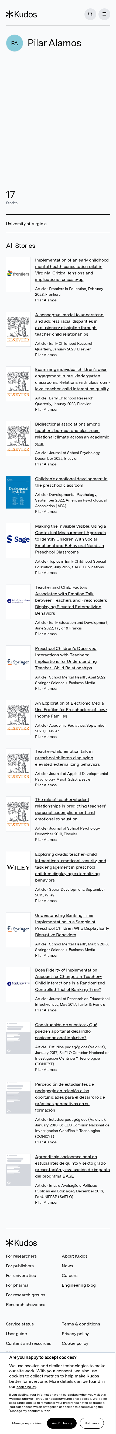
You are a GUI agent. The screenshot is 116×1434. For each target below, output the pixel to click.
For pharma (17, 1285)
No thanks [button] (91, 1423)
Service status (20, 1324)
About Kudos (74, 1256)
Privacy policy (75, 1333)
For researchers (21, 1256)
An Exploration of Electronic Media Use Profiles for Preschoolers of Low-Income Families (71, 710)
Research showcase (26, 1304)
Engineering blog (79, 1285)
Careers (69, 1275)
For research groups (25, 1294)
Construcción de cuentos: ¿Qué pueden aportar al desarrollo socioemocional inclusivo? (66, 1031)
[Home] (21, 14)
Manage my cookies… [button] (27, 1423)
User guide (16, 1333)
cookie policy (26, 1387)
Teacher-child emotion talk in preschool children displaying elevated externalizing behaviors (67, 758)
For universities (21, 1275)
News (67, 1265)
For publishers (20, 1265)
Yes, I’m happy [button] (62, 1423)
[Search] (90, 14)
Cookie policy (75, 1343)
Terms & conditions (81, 1324)
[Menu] (104, 14)
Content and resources (28, 1343)
